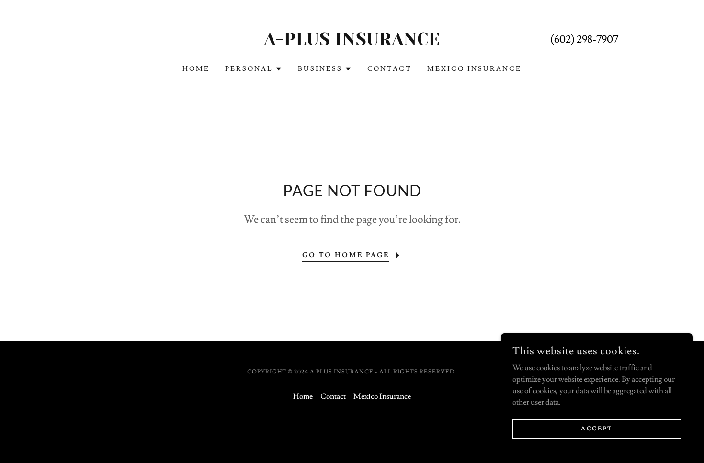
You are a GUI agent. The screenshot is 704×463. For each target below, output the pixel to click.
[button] (254, 69)
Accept (596, 428)
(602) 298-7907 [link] (584, 39)
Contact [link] (389, 69)
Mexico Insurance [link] (474, 69)
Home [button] (303, 396)
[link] (352, 42)
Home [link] (196, 69)
